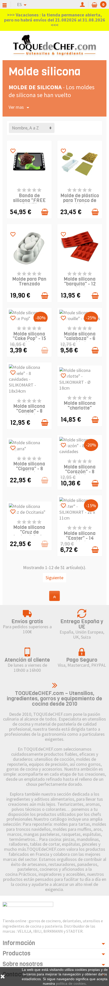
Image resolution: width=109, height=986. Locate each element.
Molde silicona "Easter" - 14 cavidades (80, 538)
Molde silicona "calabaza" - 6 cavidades (80, 339)
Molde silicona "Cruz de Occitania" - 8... (29, 532)
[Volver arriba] (54, 596)
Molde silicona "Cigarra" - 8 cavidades (29, 469)
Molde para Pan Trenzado (29, 281)
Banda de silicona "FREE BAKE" (29, 200)
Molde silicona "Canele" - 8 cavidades (29, 411)
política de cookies (71, 983)
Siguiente (54, 577)
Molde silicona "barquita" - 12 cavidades (80, 284)
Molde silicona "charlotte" (80, 405)
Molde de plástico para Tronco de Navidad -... (80, 200)
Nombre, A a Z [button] (25, 128)
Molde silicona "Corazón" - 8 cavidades (80, 472)
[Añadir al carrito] (45, 212)
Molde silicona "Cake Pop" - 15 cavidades (29, 339)
